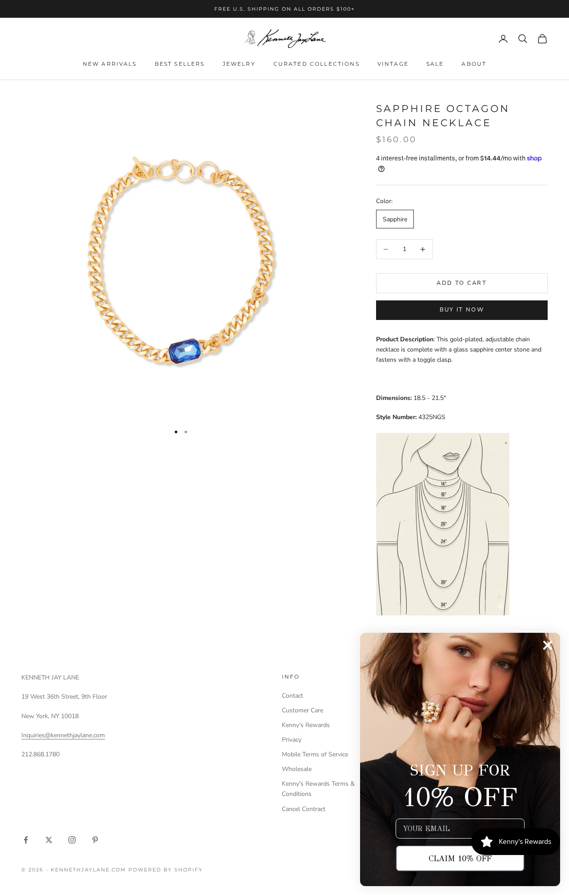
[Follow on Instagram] (72, 839)
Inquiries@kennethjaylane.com (63, 735)
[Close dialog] (548, 645)
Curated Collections (316, 63)
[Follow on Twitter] (48, 839)
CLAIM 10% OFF (460, 858)
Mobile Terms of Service (315, 754)
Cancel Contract (303, 809)
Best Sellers (180, 63)
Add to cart (462, 283)
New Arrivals (110, 63)
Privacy (291, 739)
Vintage (393, 63)
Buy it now (462, 310)
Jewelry (239, 63)
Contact (292, 695)
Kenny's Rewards (306, 725)
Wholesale (297, 769)
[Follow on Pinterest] (95, 839)
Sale (435, 63)
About (473, 63)
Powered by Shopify (165, 870)
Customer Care (302, 710)
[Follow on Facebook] (25, 839)
